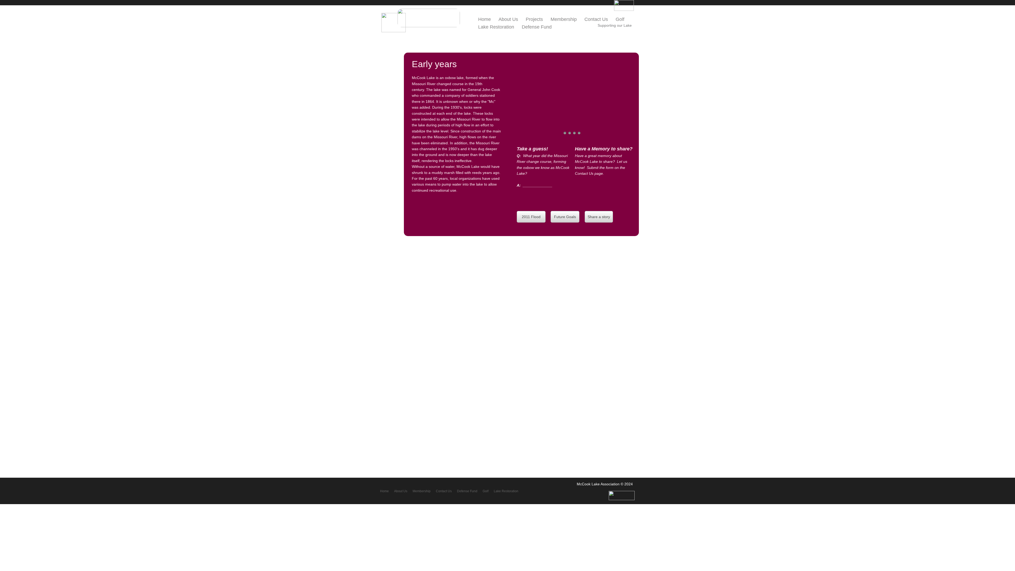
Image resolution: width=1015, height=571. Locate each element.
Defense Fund (537, 27)
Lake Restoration (496, 27)
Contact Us (596, 19)
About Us (400, 491)
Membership (564, 19)
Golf (620, 19)
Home (384, 491)
